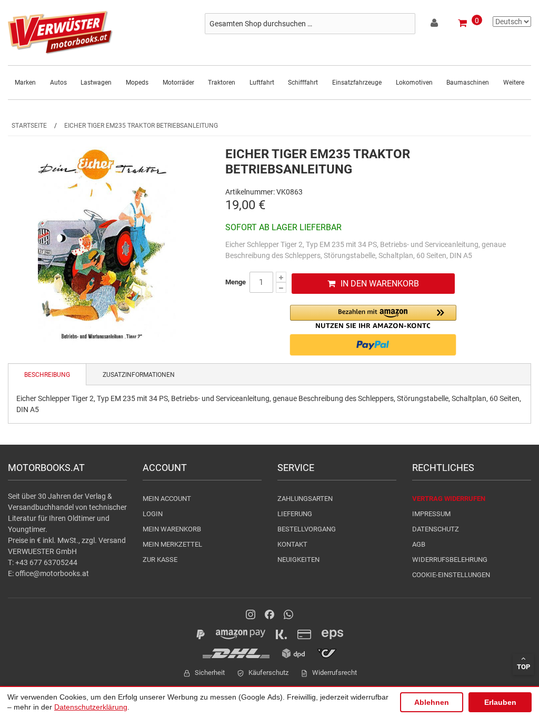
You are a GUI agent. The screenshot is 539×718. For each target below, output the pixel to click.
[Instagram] (250, 614)
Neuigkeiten (298, 559)
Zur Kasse (160, 559)
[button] (373, 317)
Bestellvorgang (306, 529)
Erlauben (500, 702)
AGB (418, 544)
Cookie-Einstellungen (451, 575)
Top (523, 667)
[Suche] (404, 23)
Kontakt (292, 544)
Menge (235, 282)
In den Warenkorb (380, 284)
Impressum (431, 514)
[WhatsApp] (288, 614)
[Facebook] (269, 614)
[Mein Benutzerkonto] (435, 24)
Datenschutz (435, 529)
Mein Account (167, 498)
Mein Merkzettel (172, 544)
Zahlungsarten (305, 498)
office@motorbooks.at (52, 573)
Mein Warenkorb (172, 529)
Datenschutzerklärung (90, 707)
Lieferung (294, 514)
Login (153, 514)
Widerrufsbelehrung (449, 559)
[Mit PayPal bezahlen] (373, 345)
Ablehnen (431, 702)
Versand (112, 540)
